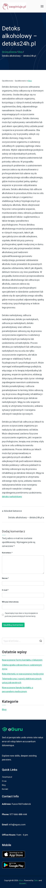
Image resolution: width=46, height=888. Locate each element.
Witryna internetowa (10, 602)
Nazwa (5, 578)
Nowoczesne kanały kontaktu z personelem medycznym (17, 689)
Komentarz (7, 553)
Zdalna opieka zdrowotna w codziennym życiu (22, 667)
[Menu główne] (42, 6)
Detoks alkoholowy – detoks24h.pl (25, 517)
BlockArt (22, 883)
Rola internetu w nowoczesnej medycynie (23, 674)
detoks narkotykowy (12, 496)
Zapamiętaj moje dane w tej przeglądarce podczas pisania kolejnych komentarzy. (21, 614)
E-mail (5, 590)
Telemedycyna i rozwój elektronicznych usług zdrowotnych (22, 680)
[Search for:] (23, 641)
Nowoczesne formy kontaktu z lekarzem (22, 660)
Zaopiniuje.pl (7, 777)
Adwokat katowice (13, 511)
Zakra (36, 880)
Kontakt (5, 789)
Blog (30, 81)
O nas (4, 781)
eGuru (21, 880)
